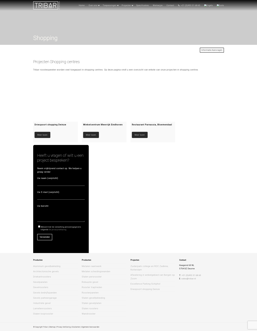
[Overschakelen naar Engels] (208, 5)
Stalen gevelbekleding (93, 298)
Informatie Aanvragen (211, 50)
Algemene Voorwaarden (90, 327)
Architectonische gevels (46, 271)
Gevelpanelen (40, 282)
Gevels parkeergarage (45, 298)
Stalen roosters (90, 308)
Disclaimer (76, 327)
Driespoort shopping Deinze (145, 289)
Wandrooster (89, 313)
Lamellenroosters (42, 308)
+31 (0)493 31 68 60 (191, 275)
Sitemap (52, 327)
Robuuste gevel (90, 282)
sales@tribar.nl (189, 279)
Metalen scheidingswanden (96, 271)
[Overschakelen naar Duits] (220, 5)
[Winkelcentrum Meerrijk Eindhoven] (104, 99)
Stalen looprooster (43, 313)
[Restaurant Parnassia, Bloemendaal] (153, 99)
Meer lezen (42, 135)
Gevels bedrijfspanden (45, 292)
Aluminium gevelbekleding (47, 266)
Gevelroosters (40, 287)
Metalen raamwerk (91, 266)
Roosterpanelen (90, 292)
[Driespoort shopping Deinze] (55, 99)
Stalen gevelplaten (91, 303)
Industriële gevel (42, 303)
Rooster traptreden (92, 287)
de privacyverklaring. (58, 230)
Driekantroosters (42, 276)
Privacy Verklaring (64, 327)
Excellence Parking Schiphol (145, 284)
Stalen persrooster (92, 276)
